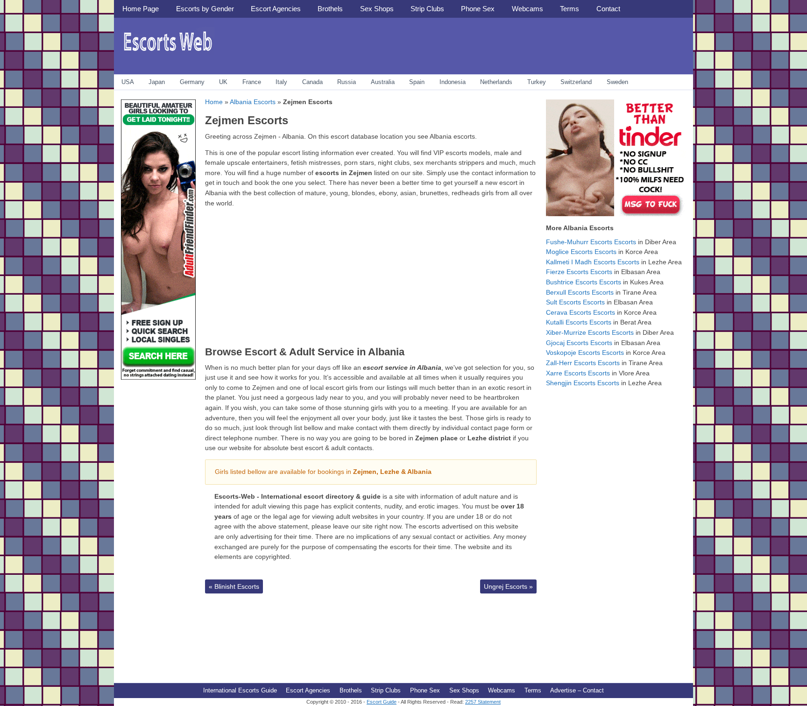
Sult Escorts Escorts (575, 302)
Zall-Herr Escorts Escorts (583, 363)
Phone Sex (478, 9)
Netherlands (496, 81)
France (251, 81)
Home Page (140, 9)
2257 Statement (483, 702)
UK (223, 81)
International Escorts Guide (240, 690)
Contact (608, 9)
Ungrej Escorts (508, 586)
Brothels (330, 9)
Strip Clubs (427, 9)
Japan (157, 81)
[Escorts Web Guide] (167, 54)
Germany (192, 81)
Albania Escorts (253, 102)
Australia (383, 81)
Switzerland (576, 81)
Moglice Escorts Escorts (581, 251)
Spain (417, 81)
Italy (281, 81)
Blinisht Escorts (234, 586)
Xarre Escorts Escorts (578, 373)
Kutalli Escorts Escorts (578, 322)
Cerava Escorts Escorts (580, 312)
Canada (312, 81)
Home (214, 102)
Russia (346, 81)
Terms (569, 9)
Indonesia (452, 81)
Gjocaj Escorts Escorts (579, 342)
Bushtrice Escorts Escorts (583, 282)
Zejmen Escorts (246, 120)
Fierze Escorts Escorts (579, 271)
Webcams (527, 9)
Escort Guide (381, 702)
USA (127, 81)
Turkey (536, 81)
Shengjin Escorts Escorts (582, 383)
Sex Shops (377, 9)
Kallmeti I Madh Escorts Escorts (592, 262)
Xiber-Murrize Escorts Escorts (590, 332)
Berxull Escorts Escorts (580, 292)
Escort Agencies (276, 9)
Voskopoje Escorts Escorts (585, 352)
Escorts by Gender (205, 9)
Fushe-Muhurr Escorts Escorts (591, 242)
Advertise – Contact (577, 690)
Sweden (617, 81)
